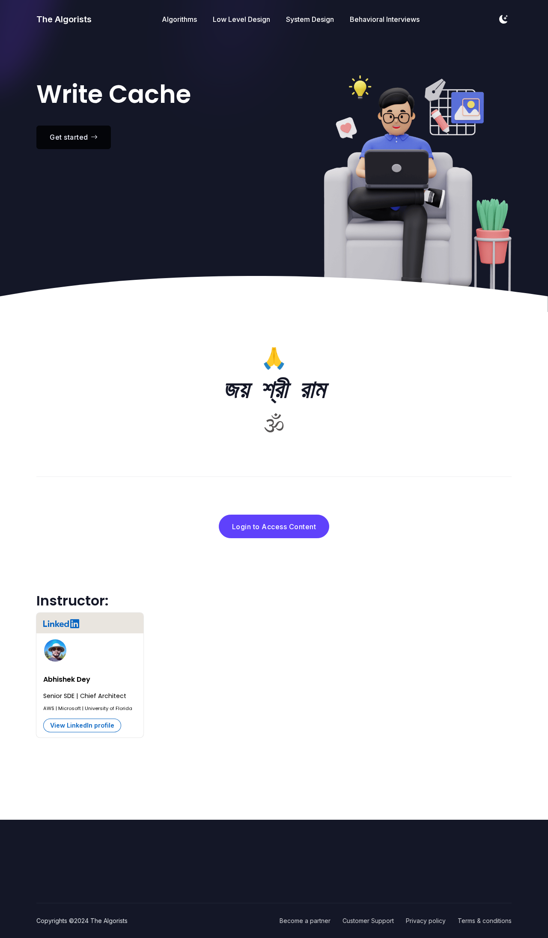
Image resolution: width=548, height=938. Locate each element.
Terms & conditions (485, 920)
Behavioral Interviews (385, 19)
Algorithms (179, 19)
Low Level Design (241, 19)
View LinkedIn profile (82, 725)
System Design (310, 19)
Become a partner (305, 920)
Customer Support (368, 920)
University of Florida (108, 708)
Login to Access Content (274, 526)
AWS (48, 708)
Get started (69, 137)
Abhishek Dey (66, 679)
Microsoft (69, 708)
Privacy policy (426, 920)
